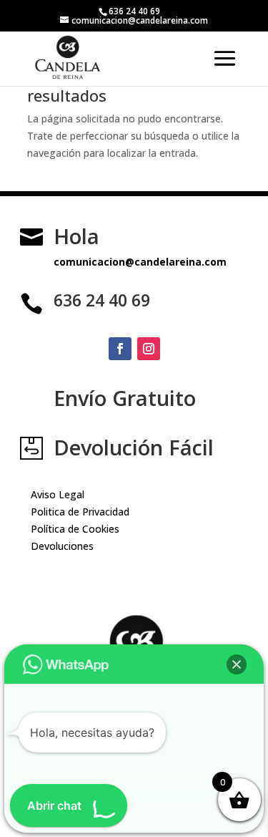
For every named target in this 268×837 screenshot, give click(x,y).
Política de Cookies (75, 529)
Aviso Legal (57, 494)
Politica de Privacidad (80, 511)
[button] (237, 664)
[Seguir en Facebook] (120, 348)
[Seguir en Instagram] (148, 348)
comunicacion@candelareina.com (140, 261)
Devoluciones (62, 546)
